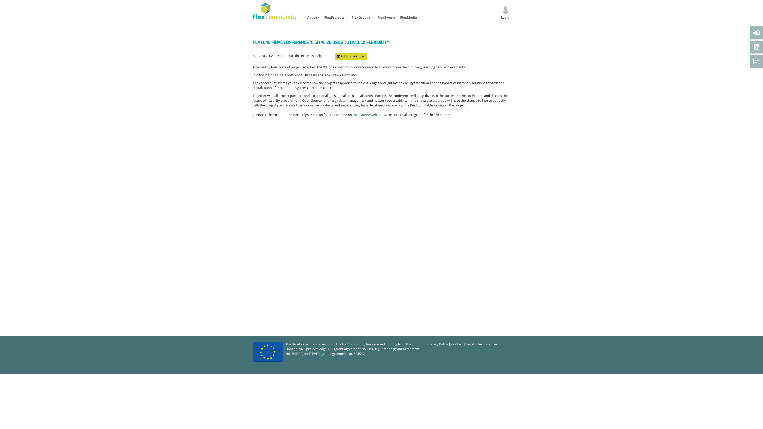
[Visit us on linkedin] (756, 47)
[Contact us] (756, 61)
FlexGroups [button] (361, 17)
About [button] (312, 17)
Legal (470, 344)
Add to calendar (352, 56)
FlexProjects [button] (334, 17)
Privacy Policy (438, 344)
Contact (457, 344)
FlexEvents (386, 17)
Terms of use (487, 344)
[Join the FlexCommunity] (756, 32)
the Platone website (367, 115)
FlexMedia (408, 17)
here (447, 115)
